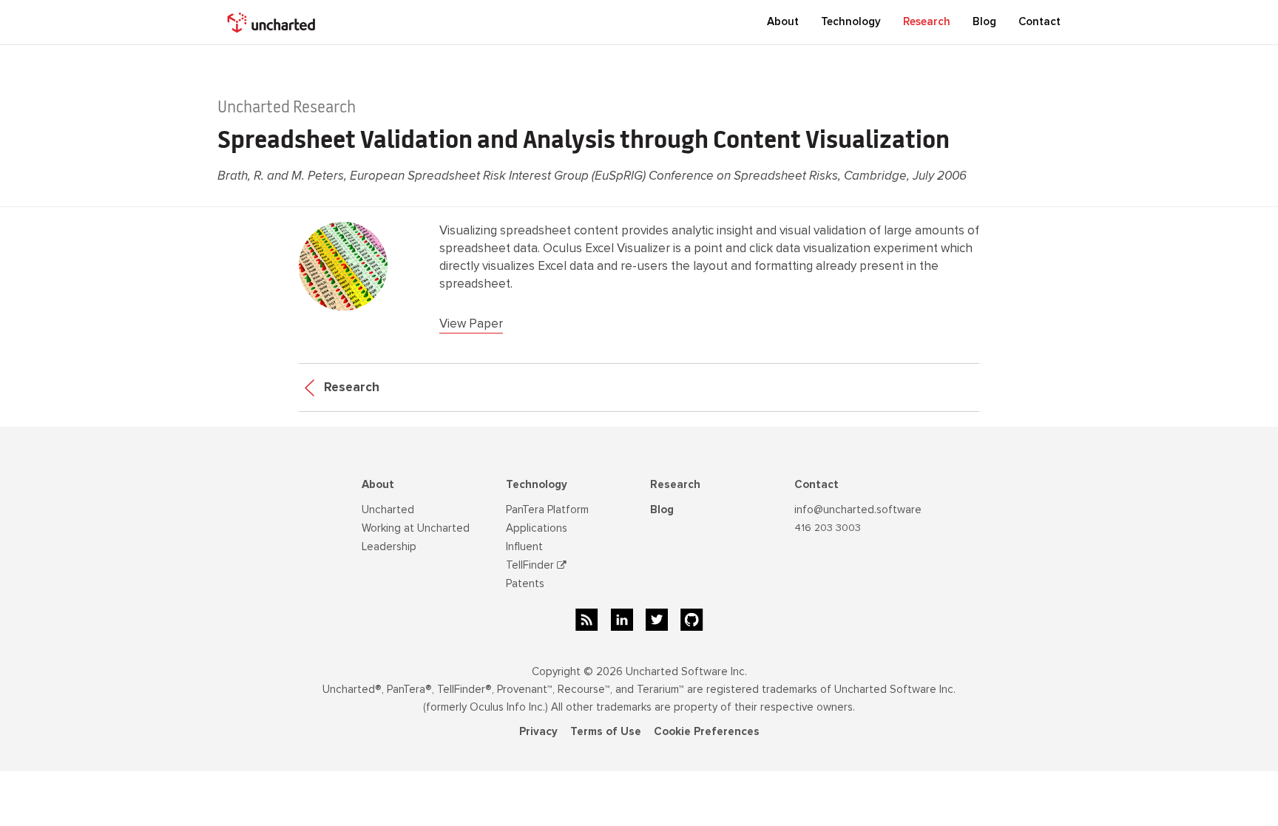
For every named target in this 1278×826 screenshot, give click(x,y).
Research (926, 21)
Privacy (538, 731)
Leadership (389, 546)
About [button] (783, 21)
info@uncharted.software (858, 509)
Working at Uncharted (416, 528)
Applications (536, 528)
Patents (525, 583)
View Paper (471, 323)
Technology (536, 484)
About (378, 484)
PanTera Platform (547, 509)
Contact (1039, 21)
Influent (524, 546)
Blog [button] (984, 21)
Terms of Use (605, 731)
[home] (272, 22)
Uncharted (388, 509)
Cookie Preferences (707, 731)
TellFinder (531, 565)
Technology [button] (851, 21)
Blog (662, 509)
